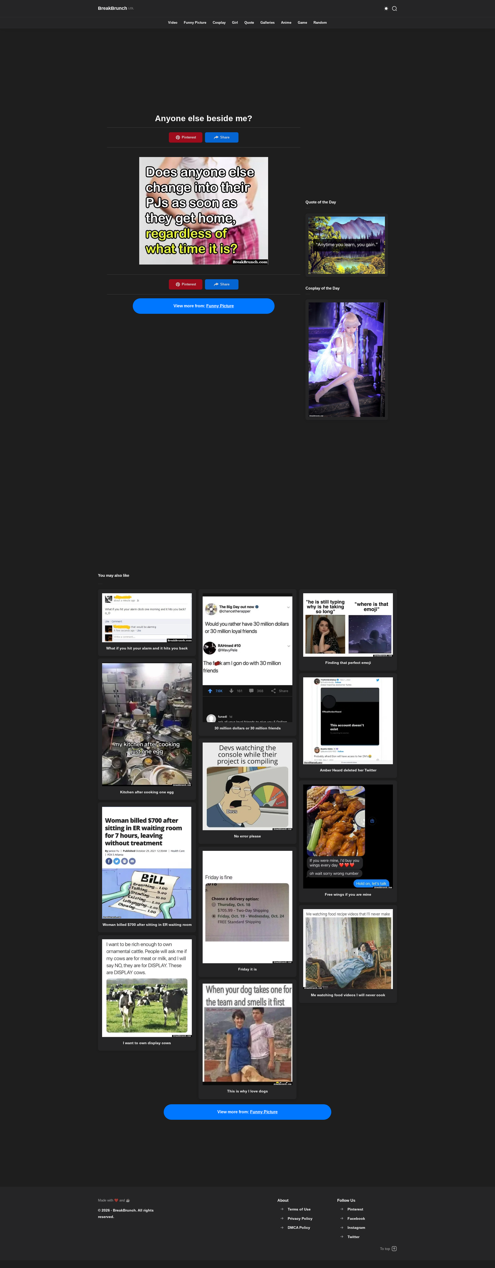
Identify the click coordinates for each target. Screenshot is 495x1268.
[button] (386, 8)
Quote (249, 22)
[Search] (394, 8)
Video (172, 22)
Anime (286, 22)
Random (320, 22)
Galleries (267, 22)
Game (302, 22)
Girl (235, 22)
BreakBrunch (124, 1210)
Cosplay (219, 22)
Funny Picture (195, 22)
